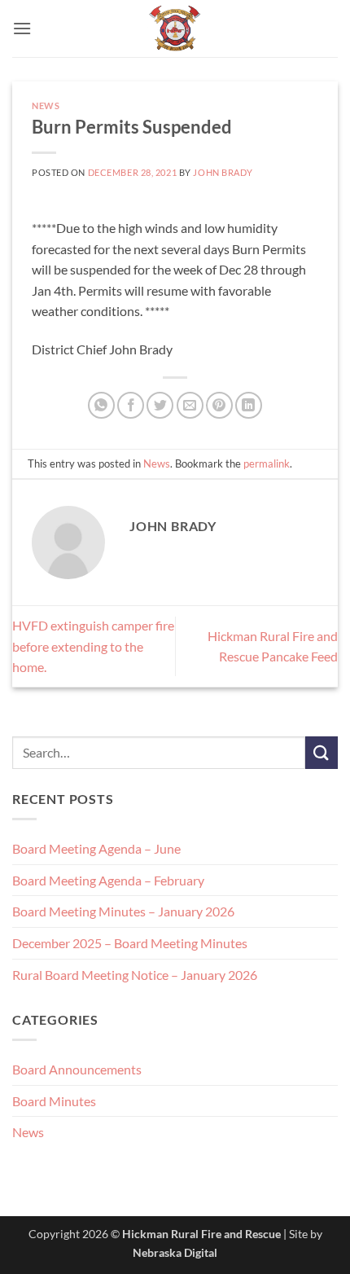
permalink (266, 463)
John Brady (223, 172)
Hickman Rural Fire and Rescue (201, 1234)
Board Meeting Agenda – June (96, 848)
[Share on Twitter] (160, 405)
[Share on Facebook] (130, 405)
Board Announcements (77, 1069)
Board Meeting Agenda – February (108, 880)
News (45, 105)
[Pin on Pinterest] (219, 405)
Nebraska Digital (175, 1252)
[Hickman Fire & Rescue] (175, 28)
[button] (22, 28)
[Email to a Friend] (190, 405)
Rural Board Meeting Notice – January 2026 (134, 974)
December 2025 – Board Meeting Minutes (129, 943)
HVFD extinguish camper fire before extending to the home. (93, 645)
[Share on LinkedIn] (248, 405)
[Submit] (321, 752)
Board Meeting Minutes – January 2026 (123, 911)
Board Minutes (54, 1101)
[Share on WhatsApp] (101, 405)
